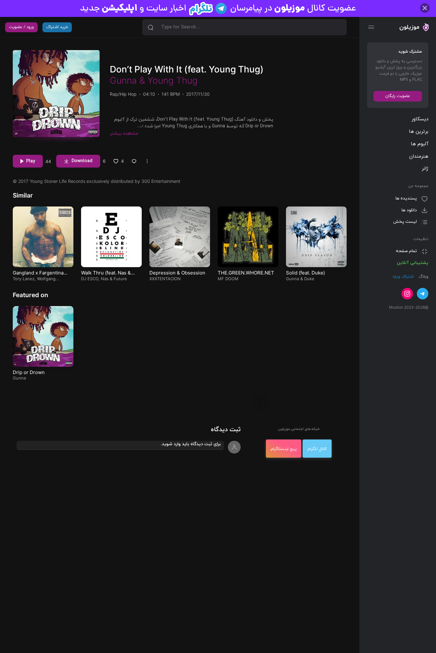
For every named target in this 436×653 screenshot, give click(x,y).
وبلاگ (422, 277)
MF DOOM (228, 278)
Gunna (123, 80)
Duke (309, 278)
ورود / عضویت (21, 27)
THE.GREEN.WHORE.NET (246, 273)
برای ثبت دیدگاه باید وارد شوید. (191, 444)
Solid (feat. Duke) (305, 273)
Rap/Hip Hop (123, 94)
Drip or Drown (29, 372)
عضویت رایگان (397, 96)
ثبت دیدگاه (226, 429)
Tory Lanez (23, 278)
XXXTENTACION (165, 278)
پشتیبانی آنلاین (412, 263)
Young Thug (172, 80)
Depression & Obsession (177, 273)
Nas (105, 278)
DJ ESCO (89, 278)
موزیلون (409, 27)
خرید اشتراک (57, 27)
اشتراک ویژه (403, 277)
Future (120, 278)
